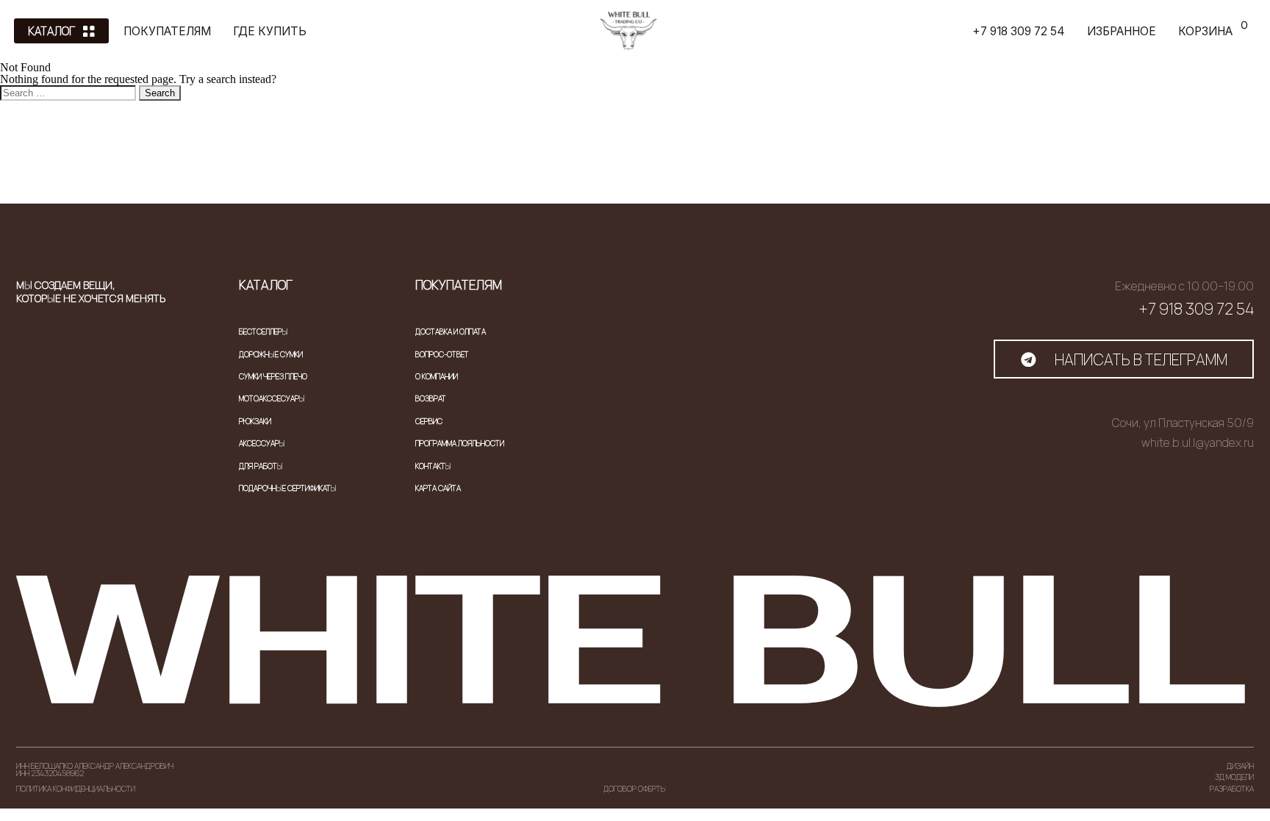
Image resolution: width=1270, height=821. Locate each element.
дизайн (1240, 766)
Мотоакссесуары (272, 398)
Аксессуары (262, 443)
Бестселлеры (263, 331)
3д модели (1234, 777)
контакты (433, 466)
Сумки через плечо (273, 376)
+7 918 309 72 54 (1196, 308)
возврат (430, 398)
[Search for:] (69, 92)
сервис (428, 421)
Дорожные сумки (271, 354)
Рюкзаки (255, 421)
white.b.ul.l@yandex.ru (1197, 442)
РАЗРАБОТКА (1232, 789)
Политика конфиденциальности (75, 789)
